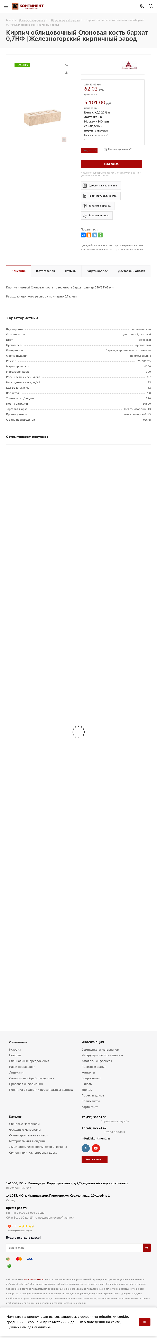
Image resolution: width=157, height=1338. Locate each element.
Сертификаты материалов (100, 1049)
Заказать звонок (99, 215)
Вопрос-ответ (91, 1078)
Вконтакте (86, 1148)
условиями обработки (98, 1316)
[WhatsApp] (100, 235)
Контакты (88, 1072)
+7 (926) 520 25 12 (94, 1128)
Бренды (87, 1090)
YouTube (96, 1148)
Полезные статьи (93, 1067)
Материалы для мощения (27, 1141)
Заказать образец (100, 205)
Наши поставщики (22, 1067)
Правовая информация (26, 1084)
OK (145, 1322)
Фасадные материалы (25, 1129)
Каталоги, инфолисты (97, 1061)
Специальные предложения (29, 1061)
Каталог (15, 1117)
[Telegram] (94, 235)
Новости (15, 1055)
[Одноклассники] (88, 235)
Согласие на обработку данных (31, 1078)
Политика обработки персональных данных (41, 1090)
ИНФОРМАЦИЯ (93, 1042)
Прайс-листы (91, 1101)
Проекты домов (93, 1095)
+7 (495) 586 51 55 (94, 1117)
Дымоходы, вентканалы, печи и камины (38, 1147)
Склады (87, 1084)
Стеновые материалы (24, 1124)
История (15, 1049)
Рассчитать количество (103, 195)
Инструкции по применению (102, 1055)
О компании (18, 1042)
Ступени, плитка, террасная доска (33, 1152)
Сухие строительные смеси (28, 1135)
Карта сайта (90, 1107)
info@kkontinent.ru (96, 1138)
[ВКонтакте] (83, 235)
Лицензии (16, 1072)
